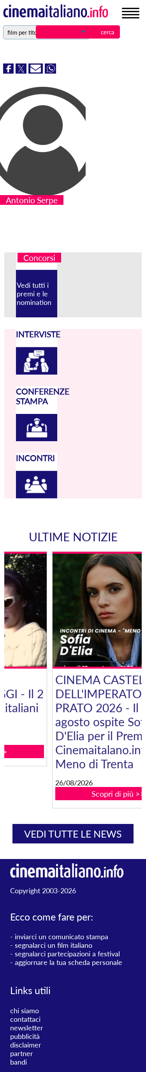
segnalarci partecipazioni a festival (67, 953)
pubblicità (25, 1036)
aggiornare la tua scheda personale (68, 962)
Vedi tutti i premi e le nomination (34, 293)
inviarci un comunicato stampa (61, 936)
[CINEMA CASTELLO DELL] (78, 610)
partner (21, 1053)
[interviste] (36, 372)
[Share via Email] (36, 71)
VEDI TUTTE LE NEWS (73, 834)
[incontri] (36, 495)
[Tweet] (22, 71)
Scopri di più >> (79, 793)
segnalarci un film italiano (53, 945)
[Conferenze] (36, 438)
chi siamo (24, 1010)
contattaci (25, 1019)
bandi (18, 1062)
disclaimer (25, 1044)
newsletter (26, 1027)
